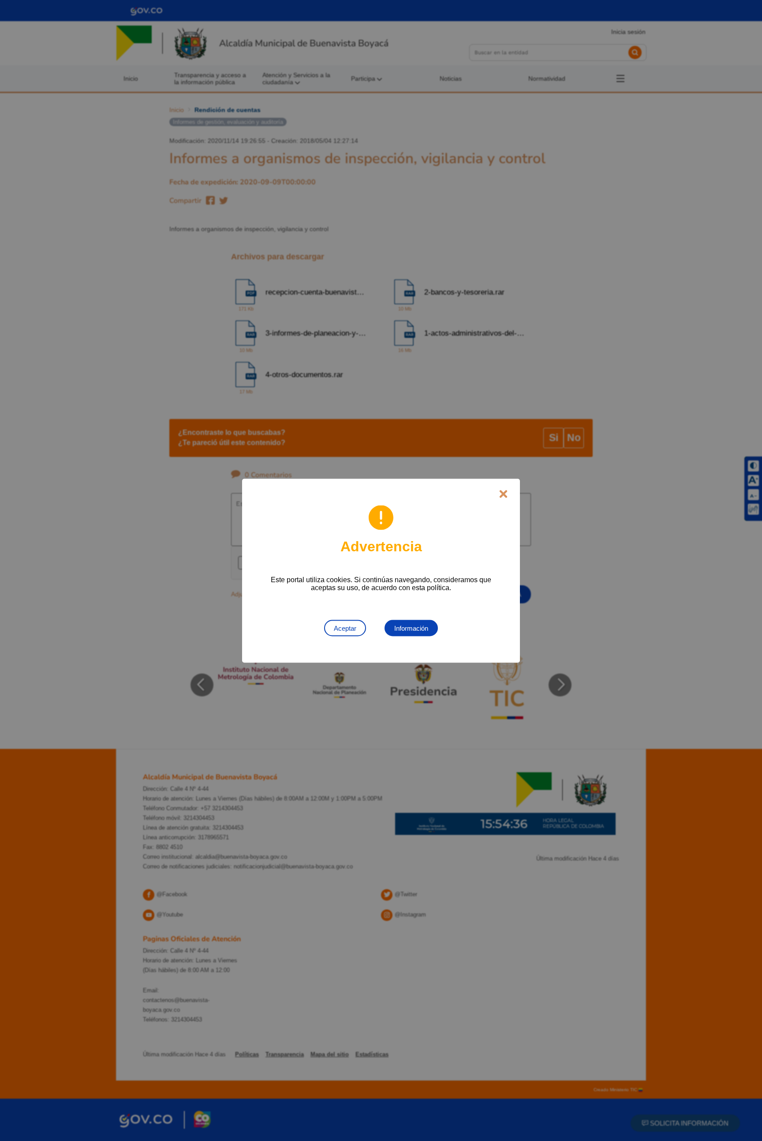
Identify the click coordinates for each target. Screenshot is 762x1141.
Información (411, 628)
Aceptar (345, 628)
